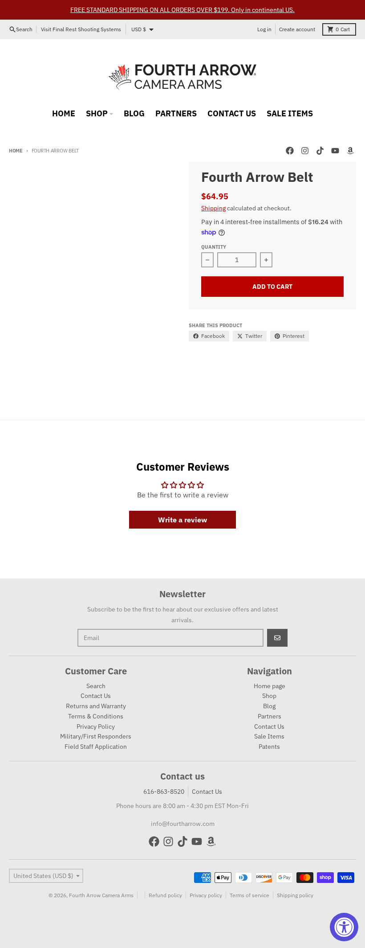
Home (16, 151)
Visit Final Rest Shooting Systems (81, 29)
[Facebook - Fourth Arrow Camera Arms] (290, 150)
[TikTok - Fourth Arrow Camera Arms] (320, 150)
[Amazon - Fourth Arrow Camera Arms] (350, 150)
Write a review (182, 519)
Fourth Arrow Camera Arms (101, 895)
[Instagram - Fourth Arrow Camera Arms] (305, 150)
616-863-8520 (163, 792)
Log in (264, 29)
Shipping (213, 208)
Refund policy (165, 895)
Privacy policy (206, 895)
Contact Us (207, 792)
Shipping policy (295, 895)
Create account (297, 29)
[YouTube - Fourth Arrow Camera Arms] (335, 150)
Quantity (213, 247)
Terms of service (249, 895)
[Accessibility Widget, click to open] (344, 927)
